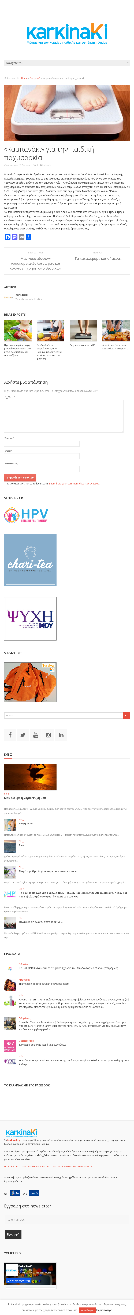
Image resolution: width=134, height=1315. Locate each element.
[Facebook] (10, 735)
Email (8, 450)
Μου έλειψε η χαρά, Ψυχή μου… (26, 798)
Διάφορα (26, 165)
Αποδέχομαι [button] (87, 1310)
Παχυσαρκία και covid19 (82, 345)
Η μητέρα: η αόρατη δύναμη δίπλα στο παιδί (44, 983)
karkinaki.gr (14, 1140)
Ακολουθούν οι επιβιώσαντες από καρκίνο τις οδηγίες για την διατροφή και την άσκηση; (49, 351)
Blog (6, 793)
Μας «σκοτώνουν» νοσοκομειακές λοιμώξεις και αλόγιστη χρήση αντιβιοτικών (35, 263)
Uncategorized (26, 1040)
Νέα (21, 995)
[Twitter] (23, 735)
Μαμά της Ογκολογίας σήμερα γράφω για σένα (48, 871)
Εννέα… (23, 845)
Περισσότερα (104, 1310)
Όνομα (9, 438)
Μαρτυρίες (24, 979)
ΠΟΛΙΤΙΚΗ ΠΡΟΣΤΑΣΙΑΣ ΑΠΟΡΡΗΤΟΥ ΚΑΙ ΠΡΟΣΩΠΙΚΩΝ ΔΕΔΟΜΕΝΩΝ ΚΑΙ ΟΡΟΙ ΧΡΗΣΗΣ (49, 1166)
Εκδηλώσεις (25, 964)
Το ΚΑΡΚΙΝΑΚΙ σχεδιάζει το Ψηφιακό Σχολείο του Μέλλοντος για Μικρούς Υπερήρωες (68, 968)
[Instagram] (48, 735)
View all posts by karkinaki (29, 299)
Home (24, 78)
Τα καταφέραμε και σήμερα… (98, 258)
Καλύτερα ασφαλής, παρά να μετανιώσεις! (42, 1044)
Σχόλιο (10, 397)
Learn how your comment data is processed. (74, 483)
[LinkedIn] (61, 735)
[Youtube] (36, 735)
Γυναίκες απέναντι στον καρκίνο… (41, 922)
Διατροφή (35, 78)
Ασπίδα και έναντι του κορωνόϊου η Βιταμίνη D (115, 346)
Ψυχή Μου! (26, 823)
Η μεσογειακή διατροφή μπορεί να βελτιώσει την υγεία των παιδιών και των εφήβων (17, 350)
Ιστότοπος (11, 463)
